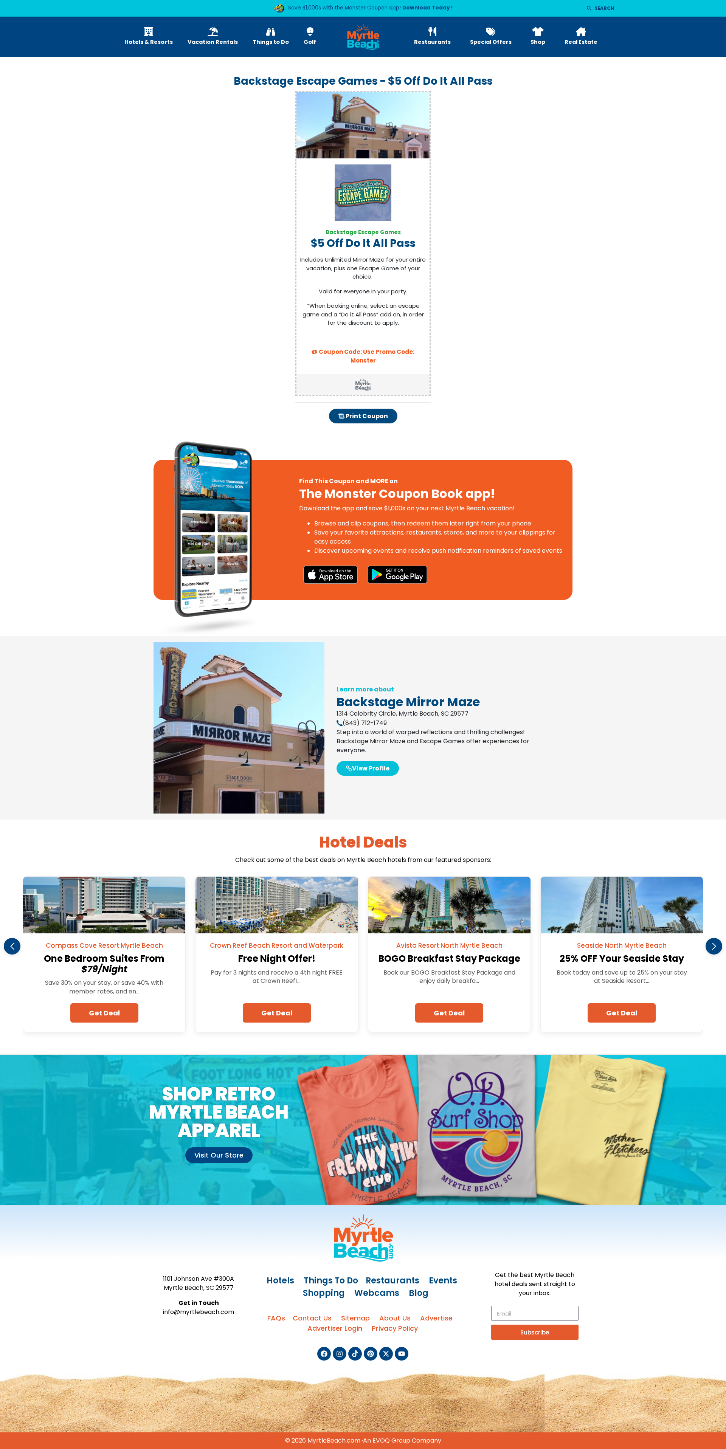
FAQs (276, 1318)
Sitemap (355, 1318)
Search (604, 8)
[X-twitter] (386, 1354)
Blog (418, 1293)
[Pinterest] (370, 1354)
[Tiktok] (355, 1354)
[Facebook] (324, 1354)
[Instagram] (339, 1354)
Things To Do (331, 1280)
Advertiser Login (334, 1328)
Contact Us (312, 1318)
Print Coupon (366, 416)
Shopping (324, 1293)
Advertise (436, 1318)
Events (443, 1280)
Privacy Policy (395, 1328)
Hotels (280, 1280)
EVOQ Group (391, 1440)
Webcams (376, 1293)
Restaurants (392, 1280)
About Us (395, 1318)
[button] (12, 946)
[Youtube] (401, 1354)
